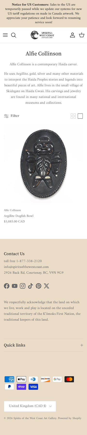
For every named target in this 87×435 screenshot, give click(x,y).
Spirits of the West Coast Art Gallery (35, 418)
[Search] (16, 35)
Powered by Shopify (69, 418)
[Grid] (73, 116)
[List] (80, 116)
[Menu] (5, 35)
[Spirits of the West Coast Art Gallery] (43, 35)
